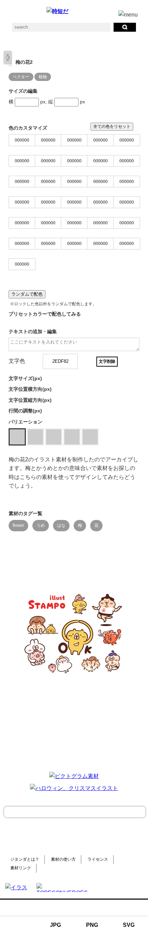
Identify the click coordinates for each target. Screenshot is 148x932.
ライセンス (97, 859)
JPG (55, 925)
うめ (40, 525)
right (7, 57)
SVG (129, 925)
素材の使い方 (63, 859)
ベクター (21, 76)
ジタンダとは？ (24, 859)
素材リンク (20, 868)
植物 (43, 76)
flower (18, 525)
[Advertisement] (74, 722)
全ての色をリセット (111, 126)
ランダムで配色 (27, 294)
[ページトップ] (74, 812)
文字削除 (107, 361)
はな (61, 525)
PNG (92, 925)
